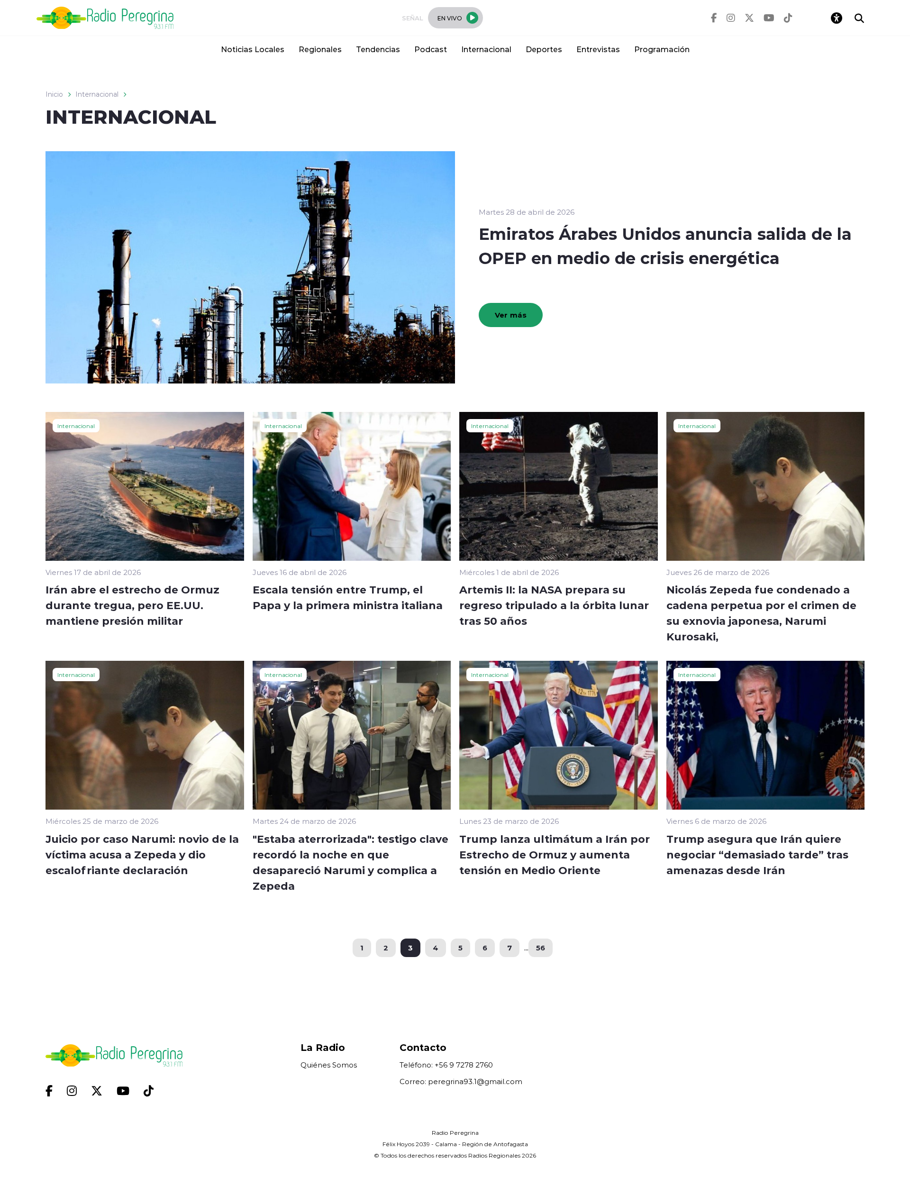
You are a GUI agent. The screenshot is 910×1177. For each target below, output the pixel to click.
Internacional (486, 49)
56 (540, 947)
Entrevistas (598, 49)
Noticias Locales (252, 49)
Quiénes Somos (328, 1064)
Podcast (430, 49)
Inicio (54, 94)
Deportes (544, 49)
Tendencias (378, 49)
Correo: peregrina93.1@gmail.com (461, 1081)
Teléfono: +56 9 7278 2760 (446, 1064)
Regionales (320, 49)
